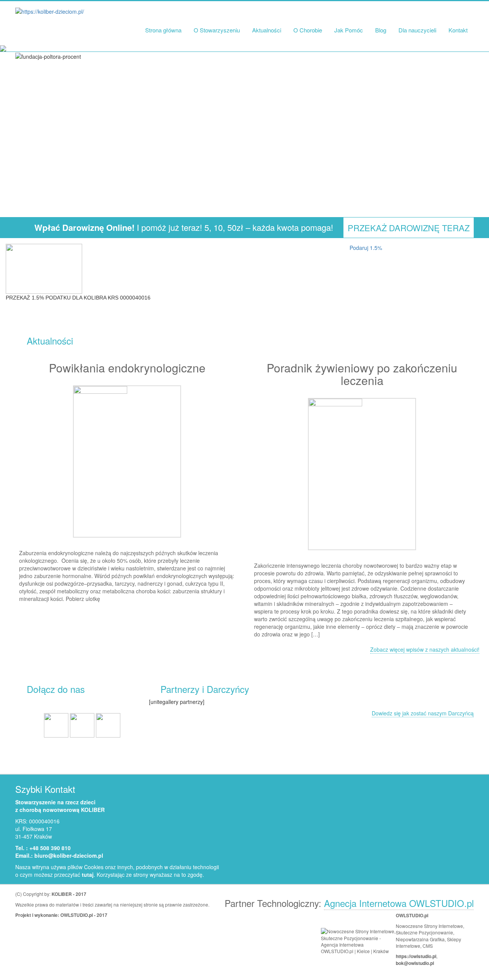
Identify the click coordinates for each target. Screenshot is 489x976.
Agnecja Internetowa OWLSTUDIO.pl (399, 903)
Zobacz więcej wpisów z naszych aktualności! (424, 649)
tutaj (88, 874)
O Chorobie (307, 30)
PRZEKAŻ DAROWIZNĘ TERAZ (409, 228)
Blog (380, 30)
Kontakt (458, 30)
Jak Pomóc (348, 30)
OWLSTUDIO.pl (76, 915)
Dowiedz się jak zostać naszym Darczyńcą (423, 713)
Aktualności (266, 30)
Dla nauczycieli (417, 30)
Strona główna (163, 30)
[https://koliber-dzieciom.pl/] (49, 11)
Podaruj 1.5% (366, 247)
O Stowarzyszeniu (217, 30)
